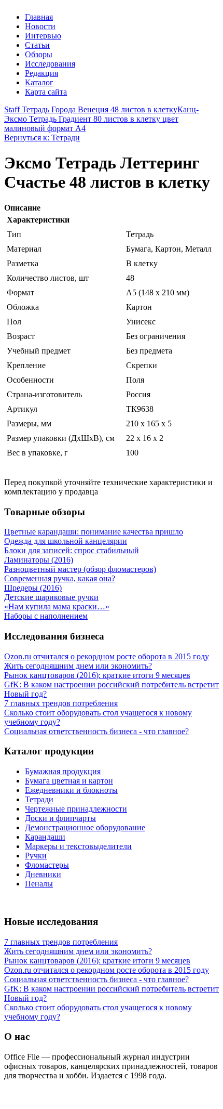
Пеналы (39, 883)
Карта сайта (46, 91)
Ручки (36, 855)
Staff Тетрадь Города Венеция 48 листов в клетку (90, 109)
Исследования (50, 63)
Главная (39, 16)
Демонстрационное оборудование (85, 827)
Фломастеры (47, 864)
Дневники (43, 874)
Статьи (37, 45)
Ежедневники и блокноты (71, 790)
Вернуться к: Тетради (42, 137)
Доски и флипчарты (60, 818)
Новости (40, 26)
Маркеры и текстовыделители (78, 846)
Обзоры (38, 54)
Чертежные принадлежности (76, 808)
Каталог (39, 82)
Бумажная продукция (63, 771)
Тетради (39, 799)
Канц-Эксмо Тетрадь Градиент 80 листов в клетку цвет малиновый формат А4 (101, 119)
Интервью (43, 35)
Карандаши (45, 836)
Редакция (41, 73)
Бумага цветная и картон (69, 780)
